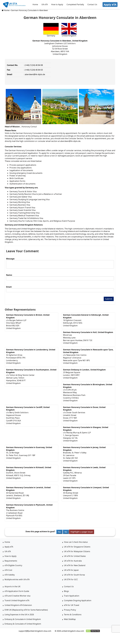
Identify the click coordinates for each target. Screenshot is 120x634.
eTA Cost (8, 570)
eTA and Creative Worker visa (17, 595)
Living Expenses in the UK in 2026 (19, 614)
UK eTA (44, 4)
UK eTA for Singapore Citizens (77, 546)
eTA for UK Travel (71, 605)
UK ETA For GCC (71, 579)
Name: (9, 275)
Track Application (71, 595)
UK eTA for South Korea (74, 574)
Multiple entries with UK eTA (17, 579)
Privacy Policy (70, 610)
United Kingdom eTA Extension (18, 605)
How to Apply (57, 4)
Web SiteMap (70, 619)
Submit (108, 298)
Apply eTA (110, 4)
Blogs (66, 591)
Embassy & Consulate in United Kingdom (23, 619)
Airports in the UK (12, 586)
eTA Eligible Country (13, 565)
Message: (10, 258)
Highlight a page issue (81, 531)
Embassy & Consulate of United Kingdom (23, 624)
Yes (59, 532)
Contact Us (92, 4)
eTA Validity (10, 574)
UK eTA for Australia (73, 561)
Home (35, 4)
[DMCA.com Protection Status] (93, 631)
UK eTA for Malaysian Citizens (77, 551)
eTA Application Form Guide (17, 591)
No (66, 532)
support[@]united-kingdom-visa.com (35, 631)
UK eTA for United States (75, 556)
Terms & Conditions (72, 614)
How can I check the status (76, 542)
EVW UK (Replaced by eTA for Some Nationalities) (26, 610)
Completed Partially (75, 4)
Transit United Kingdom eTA (17, 600)
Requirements (11, 561)
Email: (9, 287)
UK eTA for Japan (71, 570)
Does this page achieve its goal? (40, 531)
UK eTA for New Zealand (74, 565)
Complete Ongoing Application (77, 600)
